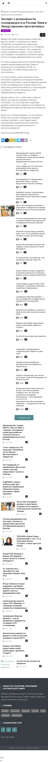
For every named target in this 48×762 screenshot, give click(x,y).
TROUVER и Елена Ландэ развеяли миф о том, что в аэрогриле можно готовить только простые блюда (30, 233)
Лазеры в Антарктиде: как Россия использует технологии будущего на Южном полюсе (31, 377)
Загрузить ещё (24, 418)
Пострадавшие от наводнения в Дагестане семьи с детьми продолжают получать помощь (29, 181)
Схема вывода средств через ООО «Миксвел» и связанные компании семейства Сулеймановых (30, 286)
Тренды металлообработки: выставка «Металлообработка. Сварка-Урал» (29, 364)
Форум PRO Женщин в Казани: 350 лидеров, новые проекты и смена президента (30, 246)
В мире (5, 711)
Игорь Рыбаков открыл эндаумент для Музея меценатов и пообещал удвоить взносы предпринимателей (31, 273)
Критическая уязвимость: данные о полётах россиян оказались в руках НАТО (31, 312)
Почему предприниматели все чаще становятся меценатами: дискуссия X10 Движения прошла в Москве (31, 220)
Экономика (5, 30)
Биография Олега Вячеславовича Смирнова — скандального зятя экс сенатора (30, 403)
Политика (15, 711)
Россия (35, 711)
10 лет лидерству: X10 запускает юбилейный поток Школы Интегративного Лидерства (29, 168)
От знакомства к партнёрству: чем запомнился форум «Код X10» (30, 259)
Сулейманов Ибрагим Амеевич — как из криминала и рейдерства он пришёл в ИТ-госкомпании (30, 299)
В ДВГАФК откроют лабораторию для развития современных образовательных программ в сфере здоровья (31, 195)
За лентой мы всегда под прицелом (31, 336)
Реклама (25, 711)
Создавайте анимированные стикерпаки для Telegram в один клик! (29, 351)
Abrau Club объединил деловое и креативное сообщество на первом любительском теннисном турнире (30, 207)
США (43, 711)
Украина (5, 715)
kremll (16, 34)
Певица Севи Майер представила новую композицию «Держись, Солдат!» (29, 325)
